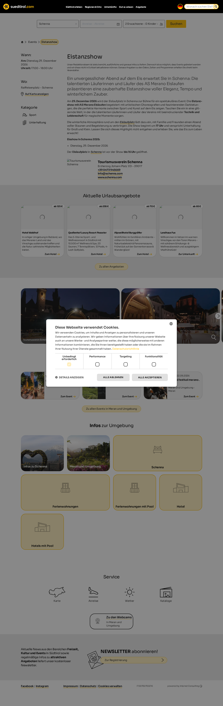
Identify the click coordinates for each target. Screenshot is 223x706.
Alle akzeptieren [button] (150, 377)
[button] (69, 377)
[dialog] (111, 353)
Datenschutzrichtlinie (125, 348)
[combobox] (171, 323)
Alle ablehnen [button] (113, 377)
